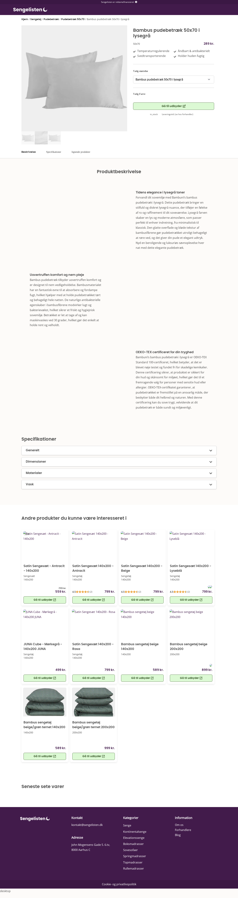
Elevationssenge (133, 838)
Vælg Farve (139, 94)
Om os (179, 825)
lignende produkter (81, 152)
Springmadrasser (134, 856)
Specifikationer (53, 152)
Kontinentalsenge (134, 832)
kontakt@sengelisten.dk (87, 825)
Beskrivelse (28, 152)
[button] (45, 678)
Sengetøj (35, 19)
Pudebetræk (51, 19)
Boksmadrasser (133, 844)
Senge (127, 825)
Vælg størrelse (140, 71)
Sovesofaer (130, 850)
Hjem (24, 19)
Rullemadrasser (133, 868)
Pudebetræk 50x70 (73, 19)
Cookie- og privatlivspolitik (119, 884)
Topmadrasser (133, 862)
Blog (178, 835)
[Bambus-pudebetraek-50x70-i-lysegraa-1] (74, 78)
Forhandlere (183, 830)
